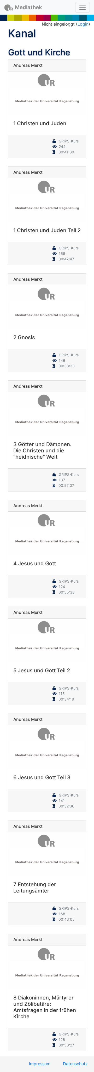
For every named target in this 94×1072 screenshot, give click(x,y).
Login (83, 24)
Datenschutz (75, 1063)
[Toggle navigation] (82, 7)
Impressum (39, 1063)
